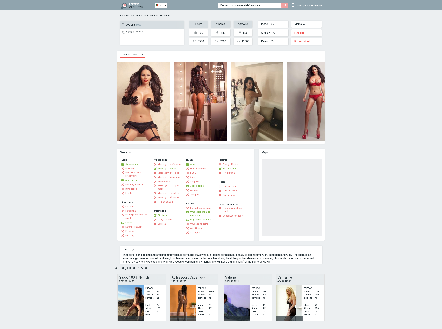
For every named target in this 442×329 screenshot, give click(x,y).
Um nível (129, 168)
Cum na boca (229, 186)
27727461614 (134, 32)
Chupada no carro (199, 224)
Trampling (195, 194)
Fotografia (130, 211)
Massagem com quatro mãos (169, 187)
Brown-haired (302, 41)
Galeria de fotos (132, 54)
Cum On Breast (230, 190)
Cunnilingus (196, 228)
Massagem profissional (169, 164)
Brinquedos (131, 188)
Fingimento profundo (201, 219)
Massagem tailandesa (169, 177)
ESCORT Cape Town (131, 15)
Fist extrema (229, 173)
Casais (128, 222)
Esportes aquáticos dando (232, 210)
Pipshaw (129, 231)
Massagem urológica (168, 173)
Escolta (129, 206)
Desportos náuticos (233, 215)
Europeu (299, 32)
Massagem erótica (167, 168)
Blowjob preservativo (200, 208)
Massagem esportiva (168, 193)
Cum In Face (229, 195)
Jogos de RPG (197, 186)
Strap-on (194, 181)
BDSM (193, 173)
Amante (194, 164)
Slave (193, 177)
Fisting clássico (230, 164)
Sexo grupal (131, 180)
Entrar (309, 5)
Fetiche (129, 193)
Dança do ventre (166, 219)
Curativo (194, 190)
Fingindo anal (229, 168)
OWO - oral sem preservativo (133, 174)
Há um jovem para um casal (136, 216)
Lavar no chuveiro (134, 226)
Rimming (129, 235)
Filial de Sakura (165, 201)
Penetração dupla (134, 184)
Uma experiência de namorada (200, 213)
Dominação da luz (199, 168)
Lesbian (162, 224)
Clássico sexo (132, 164)
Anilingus (195, 232)
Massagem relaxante (168, 197)
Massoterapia (165, 181)
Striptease (163, 215)
